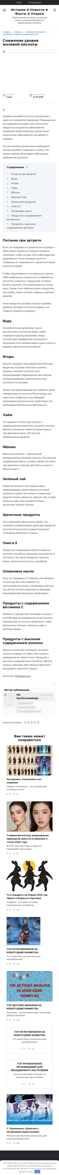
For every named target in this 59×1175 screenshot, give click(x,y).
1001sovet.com (23, 676)
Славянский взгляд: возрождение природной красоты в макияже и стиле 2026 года (28, 838)
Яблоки (15, 192)
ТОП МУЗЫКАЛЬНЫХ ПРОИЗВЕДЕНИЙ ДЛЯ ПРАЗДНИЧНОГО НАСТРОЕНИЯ (29, 1067)
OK (37, 1171)
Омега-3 (16, 206)
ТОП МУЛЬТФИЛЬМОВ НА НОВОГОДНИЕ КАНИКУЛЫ (29, 1033)
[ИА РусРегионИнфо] (9, 698)
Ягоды (15, 183)
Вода (14, 178)
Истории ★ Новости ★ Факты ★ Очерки (29, 12)
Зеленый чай (18, 197)
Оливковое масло (21, 211)
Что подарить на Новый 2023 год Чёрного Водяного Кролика (27, 897)
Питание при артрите (23, 174)
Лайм (14, 188)
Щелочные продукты (23, 202)
